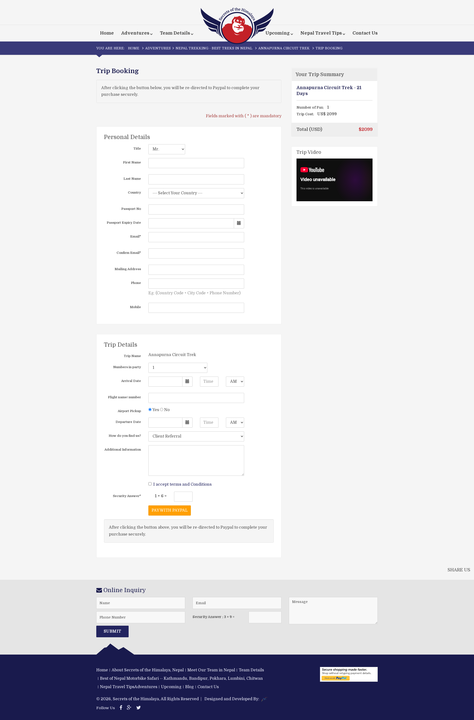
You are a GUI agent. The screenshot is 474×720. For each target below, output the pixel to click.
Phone (136, 283)
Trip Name (132, 356)
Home (107, 33)
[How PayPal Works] (349, 674)
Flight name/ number (124, 397)
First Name (132, 162)
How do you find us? (125, 436)
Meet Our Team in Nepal (211, 670)
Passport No (131, 209)
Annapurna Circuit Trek (284, 48)
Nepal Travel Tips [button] (321, 33)
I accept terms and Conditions (182, 484)
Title (137, 148)
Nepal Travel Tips (117, 686)
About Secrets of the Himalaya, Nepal (148, 670)
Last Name (132, 178)
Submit (112, 631)
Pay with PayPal (170, 510)
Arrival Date (131, 381)
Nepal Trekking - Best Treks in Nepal (214, 48)
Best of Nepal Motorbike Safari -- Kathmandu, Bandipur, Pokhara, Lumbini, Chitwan (181, 678)
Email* (135, 236)
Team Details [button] (175, 33)
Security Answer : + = (214, 617)
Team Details (251, 670)
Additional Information (122, 449)
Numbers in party (127, 367)
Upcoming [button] (277, 33)
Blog (189, 686)
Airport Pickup (129, 411)
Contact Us (365, 33)
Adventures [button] (135, 33)
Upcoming (171, 686)
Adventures (158, 48)
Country (134, 192)
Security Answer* (127, 496)
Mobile (135, 307)
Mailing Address (128, 269)
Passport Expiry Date (124, 222)
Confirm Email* (129, 253)
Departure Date (128, 422)
